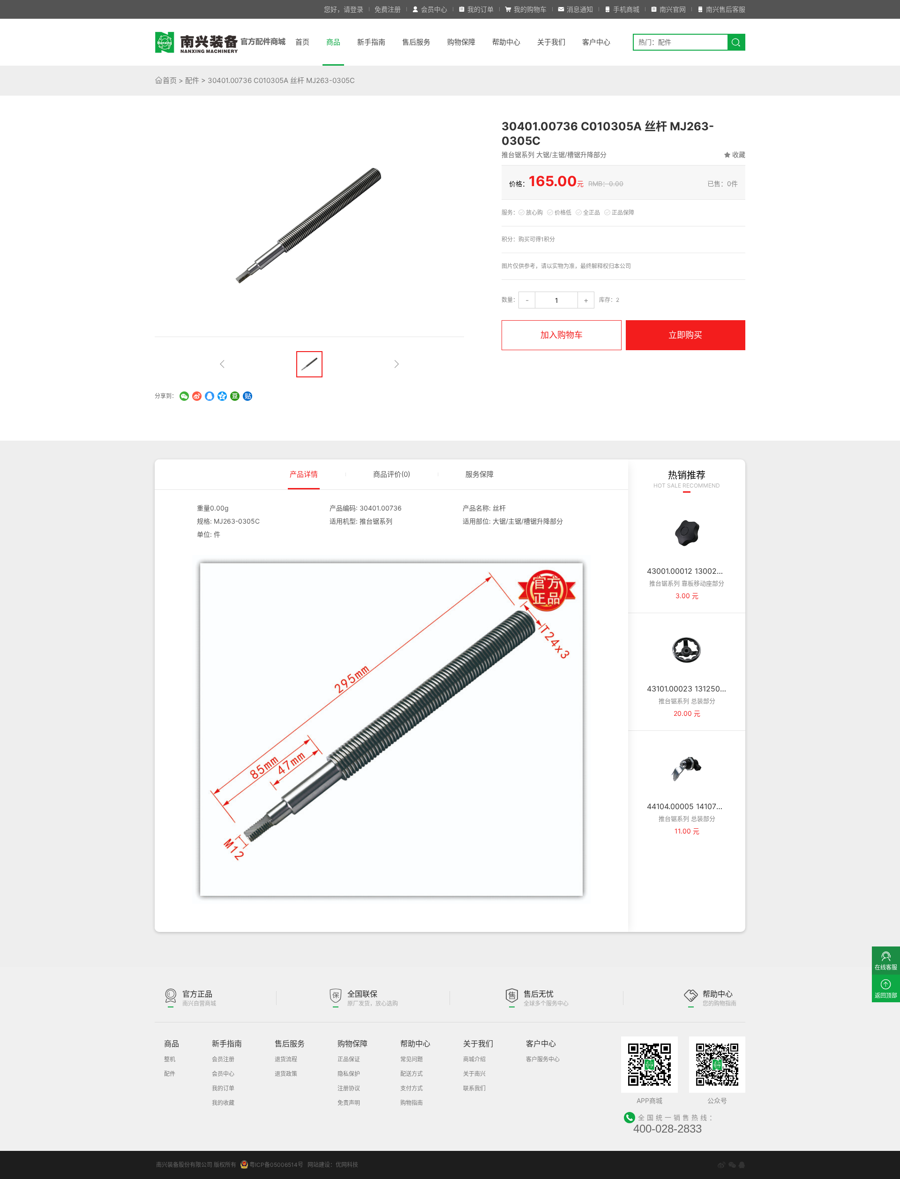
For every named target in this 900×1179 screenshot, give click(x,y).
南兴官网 (673, 9)
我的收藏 (223, 1102)
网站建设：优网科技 (333, 1164)
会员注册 (223, 1059)
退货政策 (286, 1073)
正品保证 (349, 1059)
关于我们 (551, 42)
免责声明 (349, 1102)
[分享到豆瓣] (235, 396)
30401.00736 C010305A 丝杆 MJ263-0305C (281, 80)
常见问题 (411, 1059)
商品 (333, 42)
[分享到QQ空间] (222, 396)
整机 (169, 1059)
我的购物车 (530, 9)
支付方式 (411, 1088)
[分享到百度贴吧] (247, 396)
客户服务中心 (543, 1059)
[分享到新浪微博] (721, 1165)
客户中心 (596, 42)
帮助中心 (506, 42)
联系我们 (474, 1088)
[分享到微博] (197, 396)
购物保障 (461, 42)
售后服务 (416, 42)
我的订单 (480, 9)
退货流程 (286, 1059)
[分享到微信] (184, 396)
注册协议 (349, 1088)
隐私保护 (349, 1073)
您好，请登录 (343, 9)
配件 (192, 80)
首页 (302, 42)
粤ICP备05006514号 (276, 1164)
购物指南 (411, 1102)
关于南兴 (474, 1073)
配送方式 (411, 1073)
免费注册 (388, 9)
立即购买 (685, 335)
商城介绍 (474, 1059)
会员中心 (434, 9)
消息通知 (580, 9)
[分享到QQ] (209, 396)
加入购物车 (561, 335)
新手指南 (371, 42)
